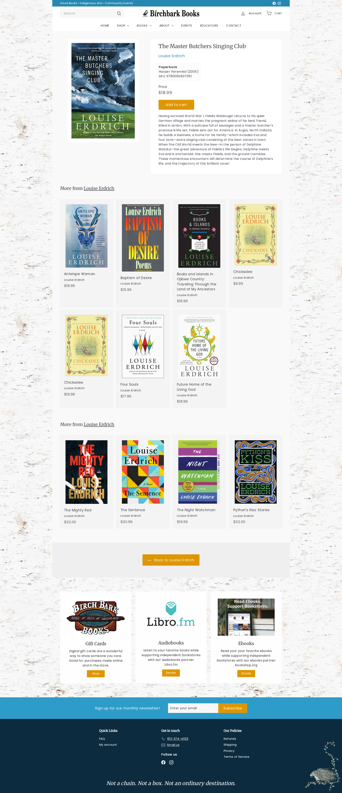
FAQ (102, 739)
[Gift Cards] (95, 617)
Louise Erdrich (172, 56)
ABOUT (164, 25)
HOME (105, 25)
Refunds (230, 739)
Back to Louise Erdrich (173, 560)
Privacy (229, 751)
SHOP (121, 25)
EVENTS (186, 25)
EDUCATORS (209, 25)
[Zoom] (103, 90)
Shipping (230, 744)
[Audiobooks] (171, 616)
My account (108, 744)
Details (171, 673)
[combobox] (92, 13)
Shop (96, 674)
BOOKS (142, 25)
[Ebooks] (246, 617)
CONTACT (233, 25)
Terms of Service (237, 757)
